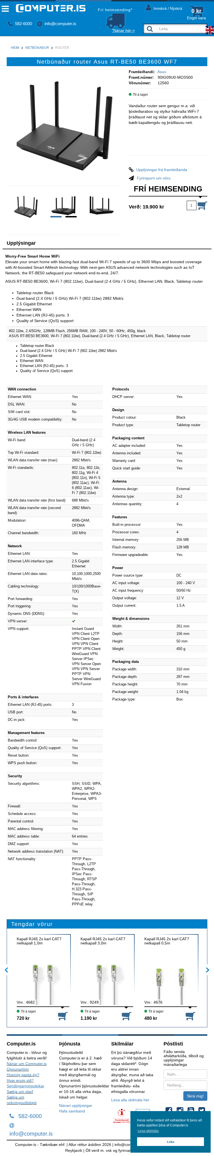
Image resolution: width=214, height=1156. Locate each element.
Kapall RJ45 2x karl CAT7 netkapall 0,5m (166, 941)
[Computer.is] (46, 8)
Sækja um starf (20, 1091)
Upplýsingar (21, 243)
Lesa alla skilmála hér (130, 1100)
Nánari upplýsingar (75, 1105)
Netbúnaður (37, 48)
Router (62, 48)
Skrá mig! (195, 1096)
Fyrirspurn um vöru (154, 178)
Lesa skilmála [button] (148, 1131)
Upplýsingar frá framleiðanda (161, 169)
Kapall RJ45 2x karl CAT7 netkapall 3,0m (103, 941)
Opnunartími (18, 1069)
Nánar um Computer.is (27, 1063)
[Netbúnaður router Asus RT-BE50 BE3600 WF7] (63, 126)
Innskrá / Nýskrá (167, 8)
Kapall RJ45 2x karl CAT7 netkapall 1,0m (39, 941)
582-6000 (23, 23)
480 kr (150, 1018)
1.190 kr (89, 1018)
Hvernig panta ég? (23, 1075)
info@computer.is (59, 23)
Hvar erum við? (20, 1080)
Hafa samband (72, 1111)
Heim (15, 48)
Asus (161, 71)
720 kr (23, 1018)
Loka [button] (170, 1141)
